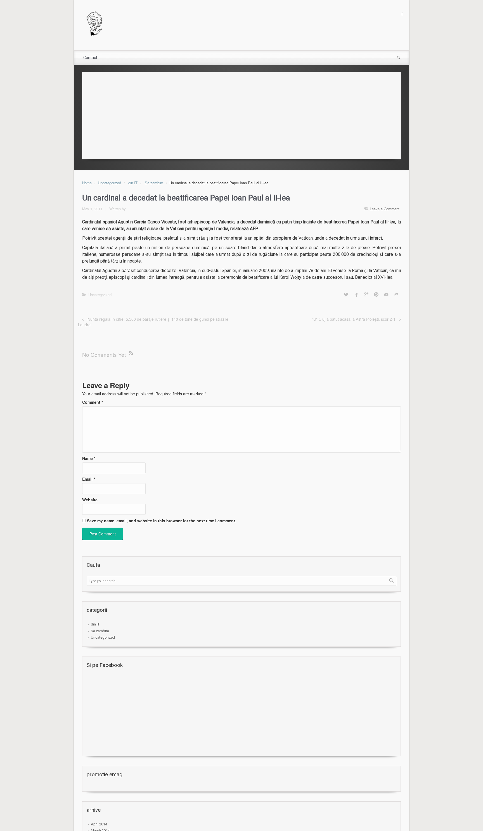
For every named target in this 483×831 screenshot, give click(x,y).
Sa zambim (154, 182)
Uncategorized (109, 182)
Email (88, 479)
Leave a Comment (384, 208)
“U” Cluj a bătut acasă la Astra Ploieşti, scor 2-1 (354, 319)
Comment (92, 402)
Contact (90, 57)
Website (90, 499)
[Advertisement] (241, 114)
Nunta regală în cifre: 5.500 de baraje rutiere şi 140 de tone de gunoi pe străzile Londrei (153, 321)
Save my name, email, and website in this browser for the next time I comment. (161, 520)
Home (87, 182)
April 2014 (99, 824)
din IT (133, 182)
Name (88, 458)
